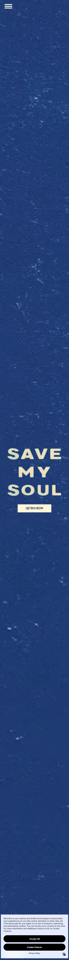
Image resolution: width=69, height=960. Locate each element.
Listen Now (34, 508)
